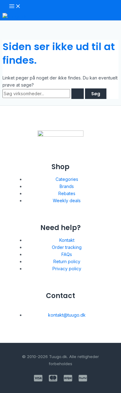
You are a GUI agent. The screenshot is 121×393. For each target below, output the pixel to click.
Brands (67, 186)
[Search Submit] (77, 93)
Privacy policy (66, 268)
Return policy (66, 261)
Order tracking (67, 247)
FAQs (66, 254)
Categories (67, 179)
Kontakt (66, 240)
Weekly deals (67, 200)
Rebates (66, 193)
